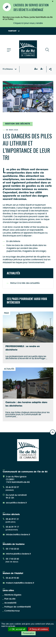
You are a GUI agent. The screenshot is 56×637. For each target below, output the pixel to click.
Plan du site (9, 599)
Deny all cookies (39, 629)
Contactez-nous (12, 611)
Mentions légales (12, 595)
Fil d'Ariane (8, 69)
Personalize (28, 633)
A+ (35, 69)
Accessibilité (10, 603)
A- (41, 69)
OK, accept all (18, 629)
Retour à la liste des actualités (25, 283)
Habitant (12, 31)
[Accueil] (28, 57)
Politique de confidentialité (17, 607)
